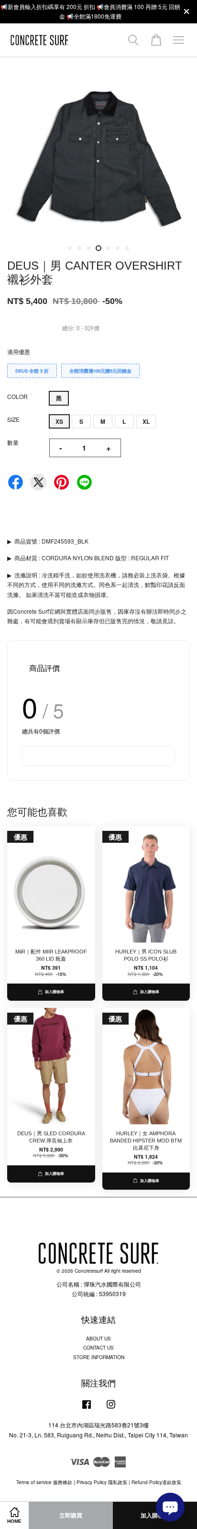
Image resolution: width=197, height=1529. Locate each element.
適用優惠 (18, 351)
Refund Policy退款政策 (156, 1482)
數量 (13, 442)
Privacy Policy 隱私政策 (102, 1482)
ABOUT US (98, 1338)
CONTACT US (98, 1347)
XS (59, 421)
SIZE (13, 419)
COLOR (17, 396)
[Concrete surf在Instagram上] (111, 1409)
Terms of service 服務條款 (44, 1482)
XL (146, 421)
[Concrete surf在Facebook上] (86, 1409)
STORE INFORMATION (98, 1357)
